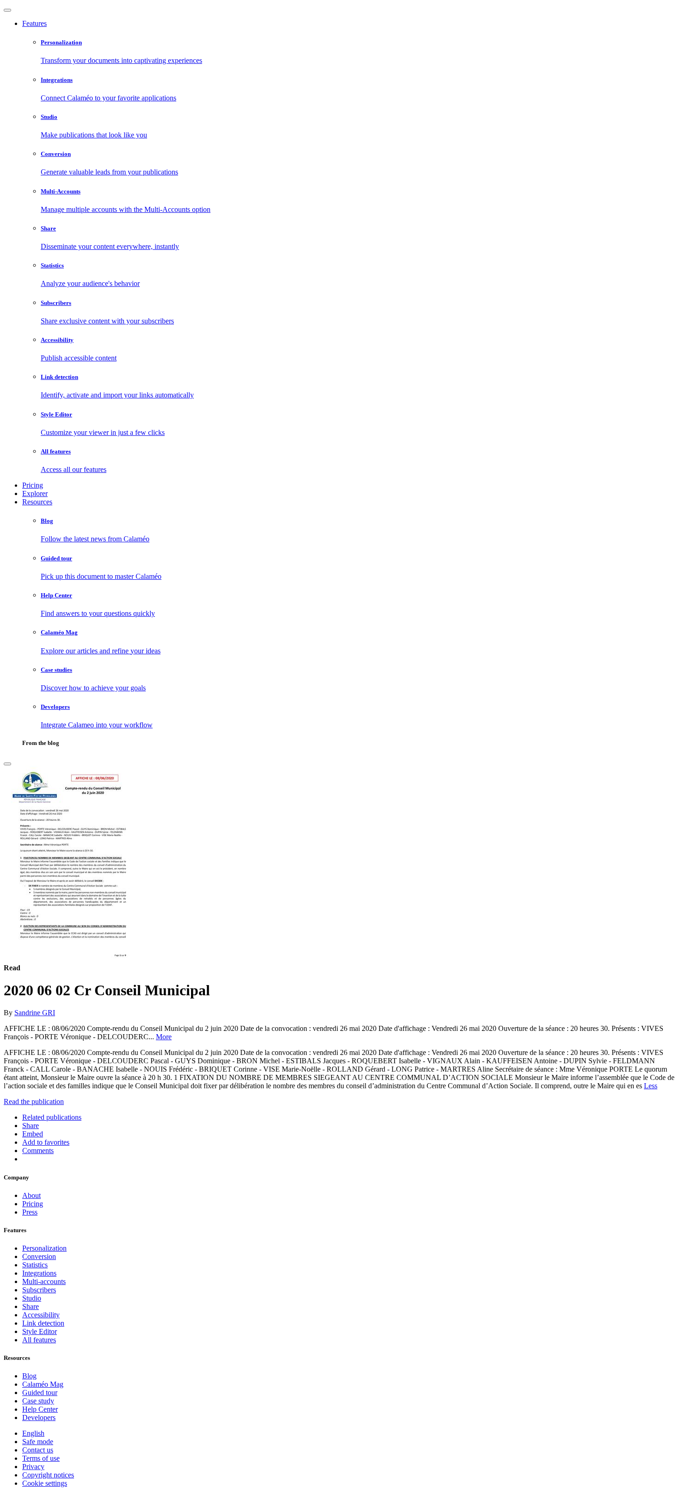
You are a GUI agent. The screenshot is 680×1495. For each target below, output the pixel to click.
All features (39, 1340)
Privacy (33, 1466)
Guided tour (39, 1392)
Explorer (35, 493)
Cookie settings (44, 1483)
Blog (29, 1376)
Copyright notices (48, 1475)
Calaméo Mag (42, 1384)
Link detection (43, 1323)
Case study (38, 1401)
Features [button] (34, 23)
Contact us (37, 1450)
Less (650, 1086)
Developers (39, 1417)
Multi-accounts (44, 1281)
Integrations (39, 1273)
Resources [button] (37, 502)
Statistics (35, 1265)
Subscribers (39, 1290)
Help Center (40, 1409)
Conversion (39, 1256)
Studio (31, 1298)
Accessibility (41, 1315)
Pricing (32, 485)
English (33, 1433)
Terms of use (41, 1458)
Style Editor (39, 1331)
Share (30, 1306)
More (164, 1037)
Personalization (44, 1248)
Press (29, 1212)
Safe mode (37, 1441)
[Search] (7, 764)
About (31, 1195)
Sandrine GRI (34, 1013)
